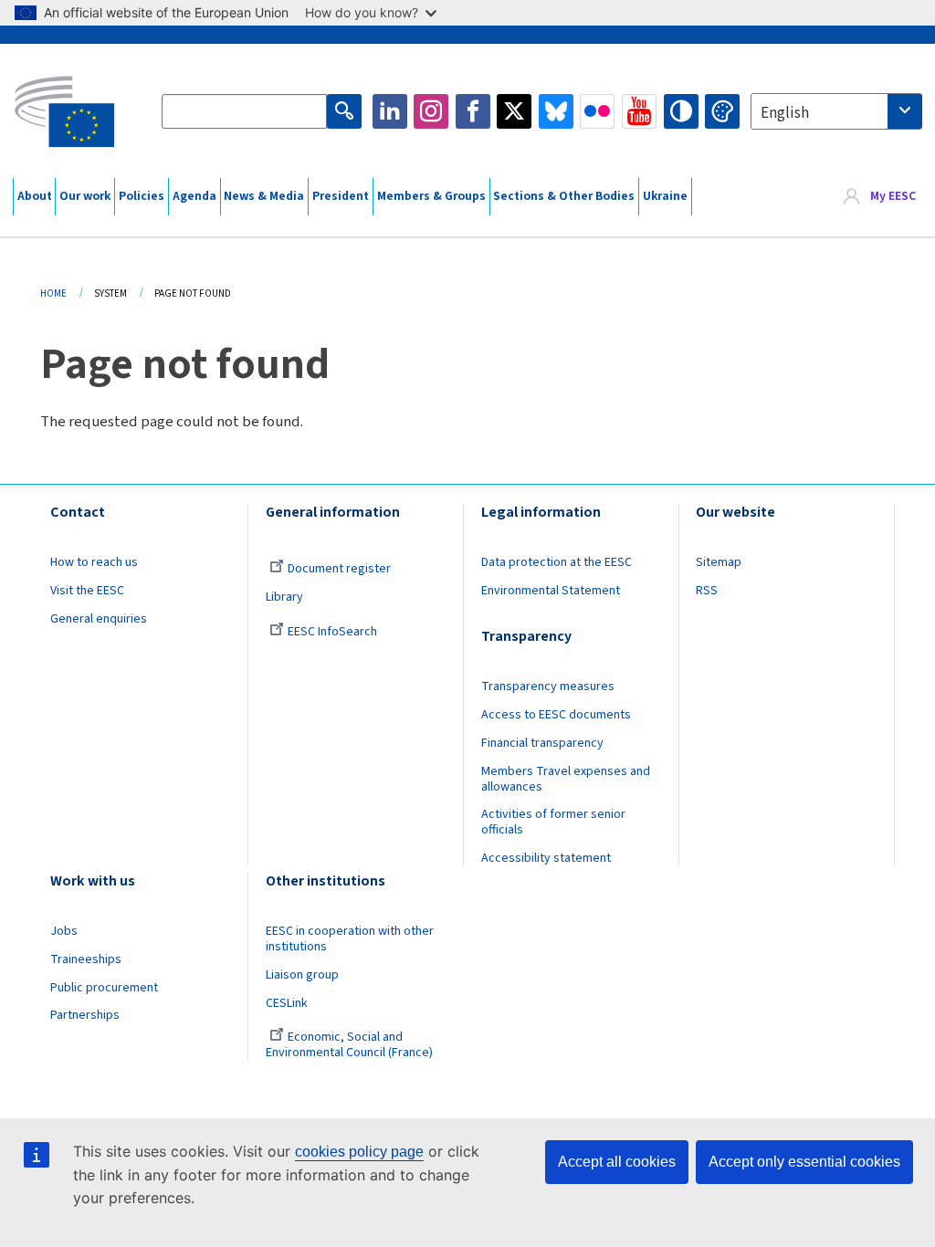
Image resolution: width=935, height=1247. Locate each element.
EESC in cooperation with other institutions (350, 939)
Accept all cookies (617, 1161)
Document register (339, 569)
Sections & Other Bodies (564, 196)
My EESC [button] (893, 196)
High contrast (681, 111)
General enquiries (98, 619)
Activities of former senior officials (553, 822)
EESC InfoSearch (332, 632)
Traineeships (85, 959)
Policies (141, 196)
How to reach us (94, 562)
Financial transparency (542, 743)
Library (284, 597)
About (34, 196)
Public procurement (104, 988)
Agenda (194, 196)
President (340, 196)
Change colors (722, 111)
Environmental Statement (550, 591)
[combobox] (836, 111)
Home (53, 293)
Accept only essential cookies (804, 1161)
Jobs (64, 931)
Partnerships (85, 1015)
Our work (84, 196)
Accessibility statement (546, 858)
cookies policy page (359, 1151)
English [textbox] (785, 113)
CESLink (287, 1003)
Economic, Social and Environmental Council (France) (351, 1045)
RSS (707, 591)
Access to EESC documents (556, 715)
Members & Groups (431, 196)
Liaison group (302, 975)
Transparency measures (548, 686)
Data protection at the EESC (556, 562)
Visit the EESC (87, 591)
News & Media (264, 196)
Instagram (431, 111)
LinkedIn (390, 111)
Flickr (597, 111)
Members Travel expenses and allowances (565, 779)
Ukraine (665, 196)
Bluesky (556, 111)
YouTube (639, 111)
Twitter (514, 111)
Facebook (473, 111)
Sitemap (718, 562)
